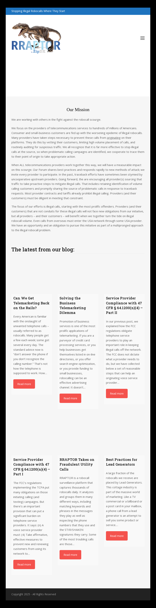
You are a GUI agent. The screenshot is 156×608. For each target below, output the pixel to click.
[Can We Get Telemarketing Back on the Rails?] (31, 273)
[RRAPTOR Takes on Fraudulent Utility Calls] (78, 435)
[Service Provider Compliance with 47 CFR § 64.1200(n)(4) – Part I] (31, 435)
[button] (142, 38)
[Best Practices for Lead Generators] (124, 435)
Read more (24, 384)
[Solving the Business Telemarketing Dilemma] (78, 273)
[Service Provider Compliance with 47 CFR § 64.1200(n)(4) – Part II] (124, 273)
